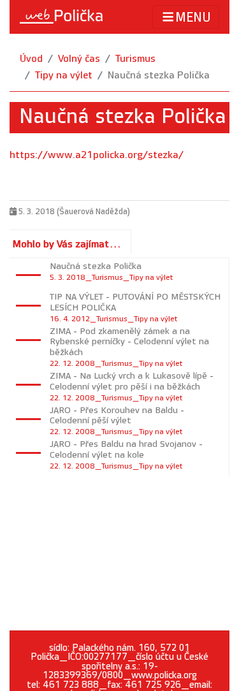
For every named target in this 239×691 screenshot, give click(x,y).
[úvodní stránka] (61, 16)
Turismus (135, 59)
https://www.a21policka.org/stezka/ (97, 155)
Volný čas (79, 59)
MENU (193, 17)
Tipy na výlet (63, 75)
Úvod (31, 59)
